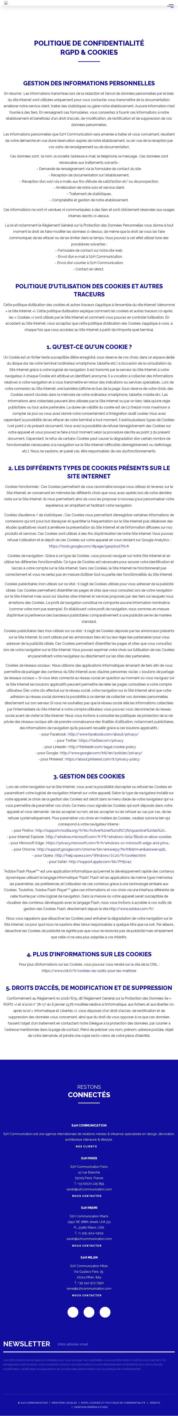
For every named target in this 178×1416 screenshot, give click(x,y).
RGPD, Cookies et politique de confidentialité (113, 1402)
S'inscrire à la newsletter (89, 1357)
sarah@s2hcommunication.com (89, 1189)
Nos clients (87, 1146)
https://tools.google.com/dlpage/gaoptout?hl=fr (89, 546)
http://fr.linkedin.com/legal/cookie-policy (102, 747)
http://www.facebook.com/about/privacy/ (103, 734)
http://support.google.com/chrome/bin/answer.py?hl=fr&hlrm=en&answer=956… (102, 849)
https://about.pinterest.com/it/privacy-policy (103, 759)
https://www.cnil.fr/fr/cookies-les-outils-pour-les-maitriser (89, 971)
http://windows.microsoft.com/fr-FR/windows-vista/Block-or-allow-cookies (108, 837)
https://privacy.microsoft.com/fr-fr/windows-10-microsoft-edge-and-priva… (108, 843)
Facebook (89, 1312)
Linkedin (73, 1312)
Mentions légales (64, 1402)
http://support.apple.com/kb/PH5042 (100, 862)
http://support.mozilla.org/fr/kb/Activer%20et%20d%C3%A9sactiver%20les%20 (100, 830)
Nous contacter (87, 1196)
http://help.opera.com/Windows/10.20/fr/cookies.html (100, 855)
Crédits (154, 1402)
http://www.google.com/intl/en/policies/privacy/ (101, 753)
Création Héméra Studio (91, 1407)
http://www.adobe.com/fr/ (131, 909)
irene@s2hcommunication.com (89, 1288)
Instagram (105, 1312)
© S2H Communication (33, 1402)
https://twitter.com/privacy (101, 741)
